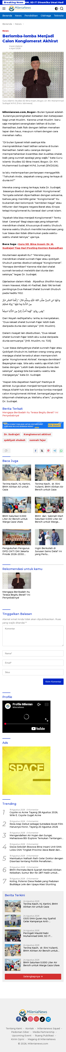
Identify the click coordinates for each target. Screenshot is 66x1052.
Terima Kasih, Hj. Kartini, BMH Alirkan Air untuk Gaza (16, 486)
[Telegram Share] (54, 450)
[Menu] (4, 8)
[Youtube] (36, 1019)
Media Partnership (43, 1032)
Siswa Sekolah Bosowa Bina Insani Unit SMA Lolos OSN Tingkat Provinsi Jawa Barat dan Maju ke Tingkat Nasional (36, 848)
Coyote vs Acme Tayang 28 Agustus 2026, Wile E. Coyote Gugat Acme (34, 814)
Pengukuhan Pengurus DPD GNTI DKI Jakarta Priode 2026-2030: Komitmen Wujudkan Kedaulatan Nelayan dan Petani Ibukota (16, 551)
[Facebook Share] (35, 450)
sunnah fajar (37, 440)
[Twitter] (24, 1019)
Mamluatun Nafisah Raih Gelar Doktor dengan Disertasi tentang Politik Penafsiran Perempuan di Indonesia (36, 860)
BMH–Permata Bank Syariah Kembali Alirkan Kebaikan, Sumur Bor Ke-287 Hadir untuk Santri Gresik (35, 871)
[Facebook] (18, 1019)
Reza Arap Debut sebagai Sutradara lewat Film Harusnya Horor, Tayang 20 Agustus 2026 (36, 825)
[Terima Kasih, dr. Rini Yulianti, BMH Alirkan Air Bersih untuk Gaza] (49, 472)
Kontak (29, 1028)
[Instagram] (30, 1019)
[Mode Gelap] (56, 8)
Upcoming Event (21, 1035)
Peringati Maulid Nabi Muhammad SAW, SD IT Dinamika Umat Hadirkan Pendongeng (37, 934)
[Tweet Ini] (42, 450)
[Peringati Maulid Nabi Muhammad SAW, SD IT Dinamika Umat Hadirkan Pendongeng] (13, 935)
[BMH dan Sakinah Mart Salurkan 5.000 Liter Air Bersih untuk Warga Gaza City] (49, 505)
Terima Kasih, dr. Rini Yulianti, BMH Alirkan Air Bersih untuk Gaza (49, 486)
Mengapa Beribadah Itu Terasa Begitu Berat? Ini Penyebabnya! (30, 414)
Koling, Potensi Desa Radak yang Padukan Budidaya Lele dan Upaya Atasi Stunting (34, 883)
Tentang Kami (14, 1028)
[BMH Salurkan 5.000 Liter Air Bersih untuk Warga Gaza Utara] (16, 505)
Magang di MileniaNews (42, 1039)
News (5, 30)
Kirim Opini (17, 1039)
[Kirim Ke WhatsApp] (61, 450)
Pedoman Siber (20, 1032)
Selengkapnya (32, 976)
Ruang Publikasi (44, 1035)
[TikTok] (42, 1019)
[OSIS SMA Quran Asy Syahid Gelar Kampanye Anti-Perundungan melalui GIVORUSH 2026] (13, 921)
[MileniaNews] (19, 8)
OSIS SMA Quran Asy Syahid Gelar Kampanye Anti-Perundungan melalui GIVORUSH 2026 (39, 920)
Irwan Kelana (15, 46)
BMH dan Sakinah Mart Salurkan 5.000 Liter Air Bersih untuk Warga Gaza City (49, 519)
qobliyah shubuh (14, 440)
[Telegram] (48, 1019)
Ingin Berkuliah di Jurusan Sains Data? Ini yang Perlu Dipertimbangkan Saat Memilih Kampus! (48, 551)
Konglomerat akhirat (37, 434)
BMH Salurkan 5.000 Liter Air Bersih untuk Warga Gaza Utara (15, 519)
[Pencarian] (62, 8)
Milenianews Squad (48, 1028)
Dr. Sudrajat (12, 434)
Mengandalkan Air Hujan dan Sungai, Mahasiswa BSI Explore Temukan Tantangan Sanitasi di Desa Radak (36, 837)
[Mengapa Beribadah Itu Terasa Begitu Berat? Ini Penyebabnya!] (16, 581)
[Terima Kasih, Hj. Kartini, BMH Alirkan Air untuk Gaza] (16, 472)
